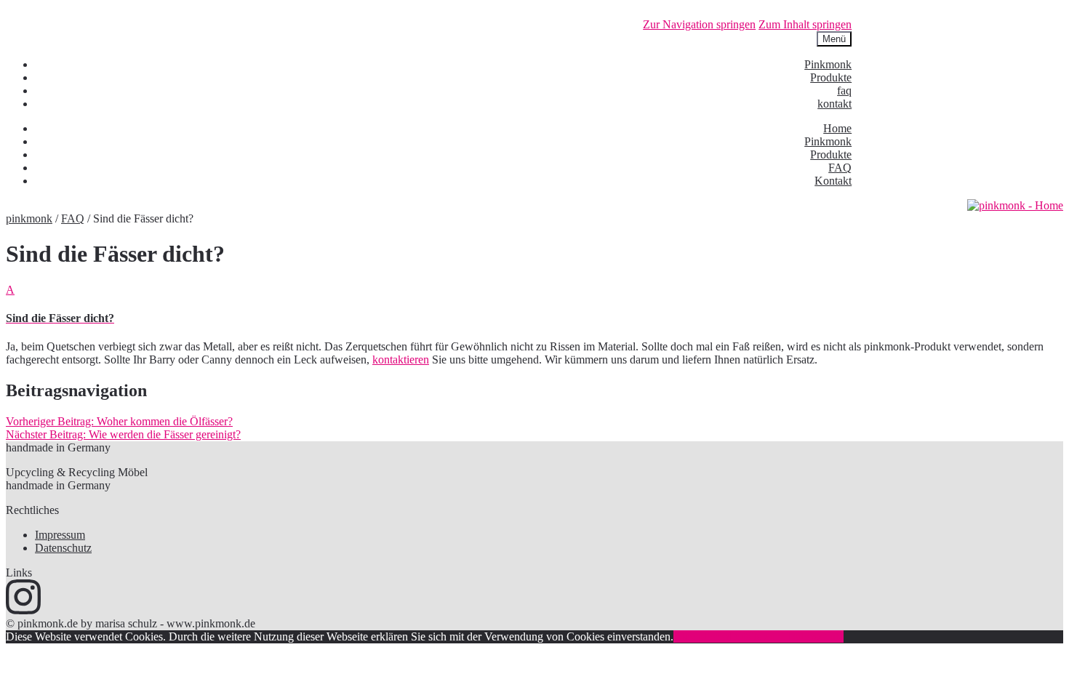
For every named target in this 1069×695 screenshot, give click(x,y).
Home (837, 128)
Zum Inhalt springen (805, 24)
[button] (534, 304)
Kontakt (833, 180)
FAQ (840, 167)
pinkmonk (29, 218)
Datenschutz (63, 548)
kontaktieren (400, 359)
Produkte (831, 77)
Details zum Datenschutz (786, 636)
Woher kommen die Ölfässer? (119, 421)
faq (844, 90)
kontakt (834, 103)
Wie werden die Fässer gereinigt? (123, 434)
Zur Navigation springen (699, 24)
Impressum (60, 535)
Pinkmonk (828, 64)
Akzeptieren (701, 636)
